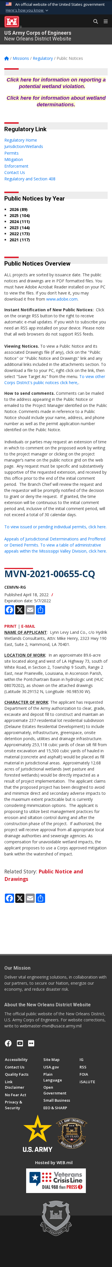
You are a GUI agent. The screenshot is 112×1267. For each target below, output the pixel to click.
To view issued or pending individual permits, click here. (55, 526)
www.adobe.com (62, 299)
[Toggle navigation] (103, 21)
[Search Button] (93, 21)
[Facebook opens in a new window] (8, 1043)
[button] (27, 10)
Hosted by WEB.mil (54, 1162)
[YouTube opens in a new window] (20, 1043)
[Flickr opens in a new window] (31, 1043)
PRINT (10, 626)
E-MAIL (28, 626)
